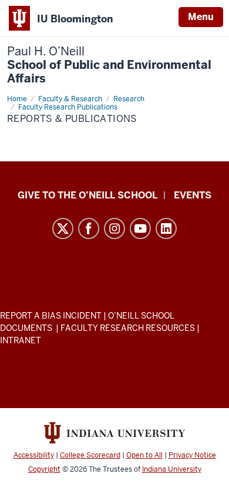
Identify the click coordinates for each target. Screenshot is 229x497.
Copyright (44, 469)
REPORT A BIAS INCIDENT (51, 315)
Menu (201, 17)
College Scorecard (90, 455)
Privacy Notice (192, 455)
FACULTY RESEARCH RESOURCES (127, 328)
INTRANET (20, 340)
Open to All (144, 455)
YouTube (140, 228)
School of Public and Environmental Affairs (109, 65)
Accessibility (34, 455)
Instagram (114, 228)
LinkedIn (166, 228)
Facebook (88, 228)
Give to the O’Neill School (87, 195)
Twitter (62, 228)
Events (192, 195)
